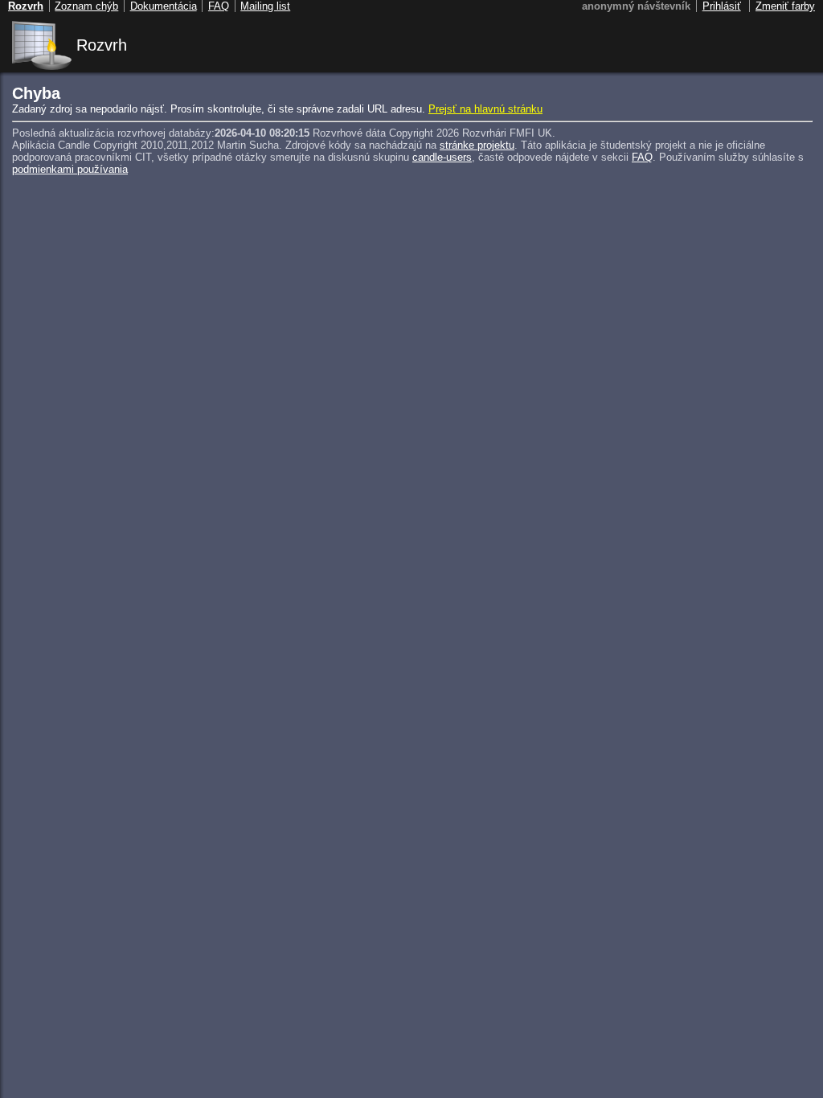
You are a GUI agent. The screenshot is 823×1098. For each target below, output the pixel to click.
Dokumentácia (163, 6)
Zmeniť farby (785, 6)
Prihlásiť (721, 6)
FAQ (642, 157)
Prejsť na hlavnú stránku (485, 109)
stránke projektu (477, 145)
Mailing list (265, 6)
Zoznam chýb (86, 6)
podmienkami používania (70, 169)
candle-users (442, 157)
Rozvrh (101, 45)
